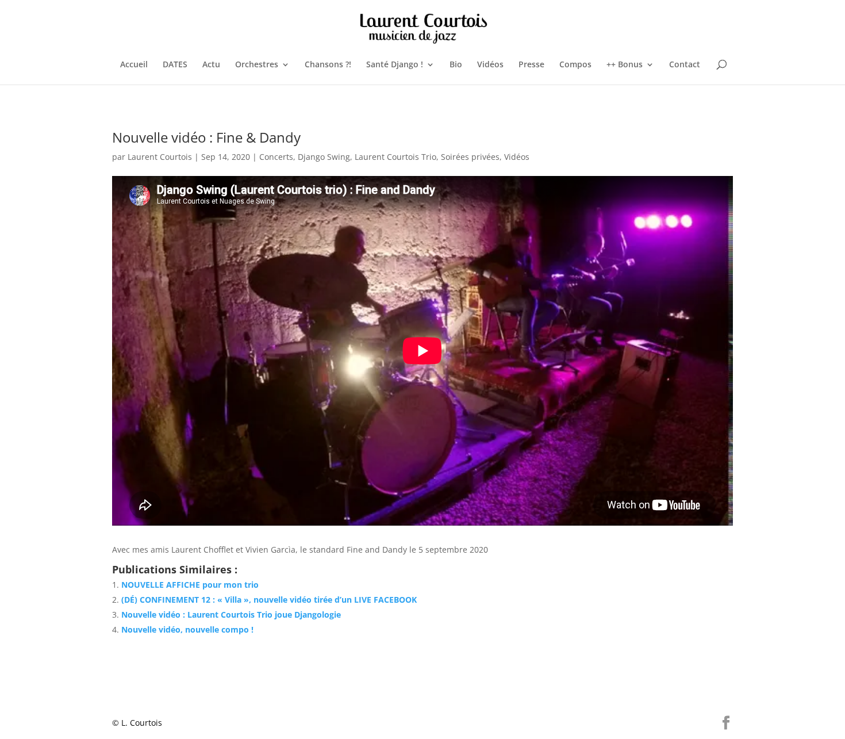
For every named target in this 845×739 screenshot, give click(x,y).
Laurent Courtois (160, 156)
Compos (575, 65)
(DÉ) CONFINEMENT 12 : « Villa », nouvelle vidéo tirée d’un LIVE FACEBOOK (269, 599)
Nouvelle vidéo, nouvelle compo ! (187, 629)
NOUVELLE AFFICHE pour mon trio (190, 584)
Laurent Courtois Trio (395, 156)
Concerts (276, 156)
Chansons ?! (328, 65)
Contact (684, 65)
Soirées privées (470, 156)
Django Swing (324, 156)
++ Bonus (624, 65)
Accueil (134, 65)
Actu (211, 65)
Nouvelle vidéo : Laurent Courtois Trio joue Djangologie (231, 614)
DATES (175, 65)
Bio (456, 65)
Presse (531, 65)
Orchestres (256, 65)
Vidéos (490, 65)
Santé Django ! (394, 65)
